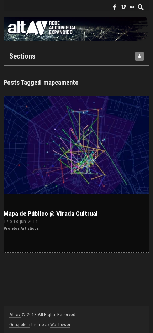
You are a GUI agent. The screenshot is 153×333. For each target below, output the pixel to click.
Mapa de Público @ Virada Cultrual (51, 214)
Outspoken (19, 324)
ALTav (15, 314)
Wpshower (60, 324)
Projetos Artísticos (21, 228)
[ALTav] (76, 28)
